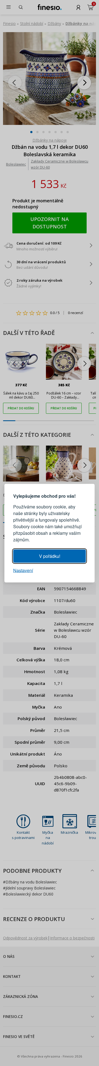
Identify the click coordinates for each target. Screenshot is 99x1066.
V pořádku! (49, 556)
